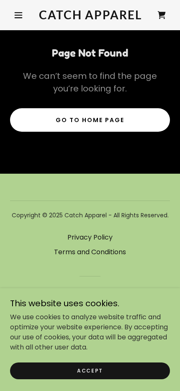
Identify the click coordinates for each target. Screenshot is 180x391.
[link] (90, 15)
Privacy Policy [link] (90, 237)
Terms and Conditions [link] (90, 252)
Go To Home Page (90, 120)
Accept (90, 370)
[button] (18, 15)
